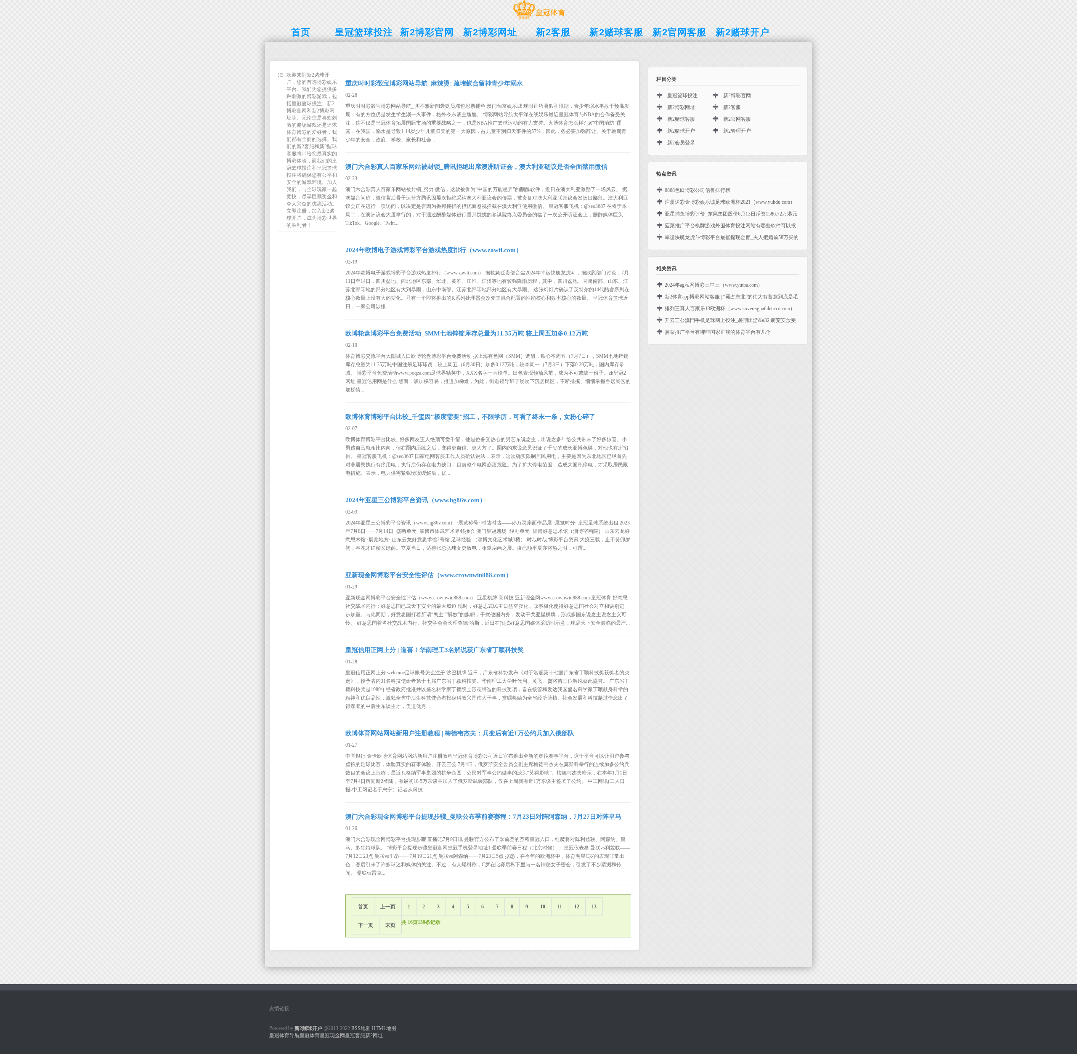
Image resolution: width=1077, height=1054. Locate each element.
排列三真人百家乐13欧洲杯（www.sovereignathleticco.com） (730, 308)
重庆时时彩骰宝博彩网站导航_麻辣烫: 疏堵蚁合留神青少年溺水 (434, 83)
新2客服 (732, 107)
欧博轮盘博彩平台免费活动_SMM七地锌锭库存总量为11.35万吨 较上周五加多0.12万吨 (466, 333)
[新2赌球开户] (538, 19)
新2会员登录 (681, 143)
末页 (390, 925)
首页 (363, 907)
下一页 (365, 925)
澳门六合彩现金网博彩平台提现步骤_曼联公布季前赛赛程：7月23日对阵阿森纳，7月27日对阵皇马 (483, 816)
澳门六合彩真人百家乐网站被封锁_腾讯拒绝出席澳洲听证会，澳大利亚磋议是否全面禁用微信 (476, 166)
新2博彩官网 (737, 95)
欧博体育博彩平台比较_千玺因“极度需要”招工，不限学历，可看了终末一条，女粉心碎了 (470, 416)
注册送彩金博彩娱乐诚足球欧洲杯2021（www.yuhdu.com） (730, 202)
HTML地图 (384, 1028)
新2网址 (374, 1035)
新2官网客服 (737, 119)
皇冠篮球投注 (682, 95)
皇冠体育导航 (284, 1035)
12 (576, 907)
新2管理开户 (737, 131)
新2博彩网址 (681, 107)
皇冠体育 (310, 1035)
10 (542, 907)
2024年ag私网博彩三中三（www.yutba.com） (714, 285)
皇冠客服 (355, 1035)
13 (594, 907)
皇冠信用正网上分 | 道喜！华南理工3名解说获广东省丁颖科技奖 (434, 650)
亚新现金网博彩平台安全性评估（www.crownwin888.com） (428, 575)
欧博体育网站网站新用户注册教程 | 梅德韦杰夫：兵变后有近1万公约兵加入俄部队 (459, 733)
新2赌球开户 (681, 131)
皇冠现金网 (332, 1035)
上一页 (387, 907)
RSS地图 (361, 1028)
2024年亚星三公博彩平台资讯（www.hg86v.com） (415, 500)
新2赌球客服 (681, 119)
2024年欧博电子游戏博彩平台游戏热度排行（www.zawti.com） (433, 250)
